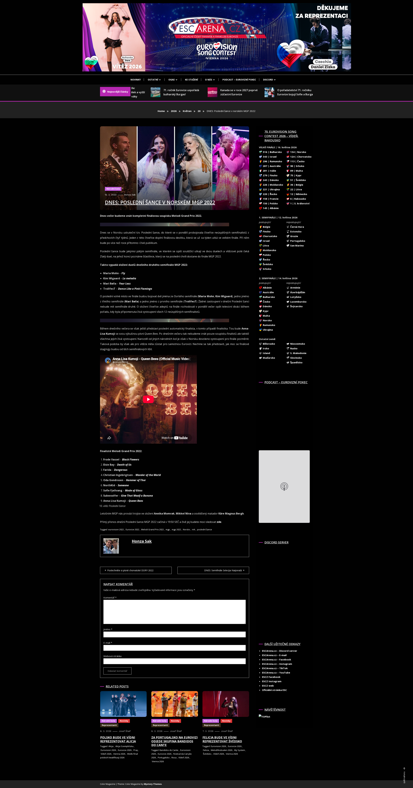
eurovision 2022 (116, 529)
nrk (193, 529)
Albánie (267, 287)
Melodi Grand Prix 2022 (152, 529)
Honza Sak (130, 194)
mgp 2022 (176, 529)
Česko (266, 301)
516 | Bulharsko (272, 152)
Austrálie (268, 292)
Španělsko (296, 362)
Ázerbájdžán (297, 292)
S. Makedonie (298, 353)
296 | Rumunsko (272, 161)
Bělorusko (268, 343)
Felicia (206, 750)
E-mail (107, 642)
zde (219, 522)
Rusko (293, 348)
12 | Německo (298, 194)
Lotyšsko (295, 297)
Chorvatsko (269, 236)
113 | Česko (297, 161)
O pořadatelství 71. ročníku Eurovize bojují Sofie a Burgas (273, 92)
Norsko (186, 529)
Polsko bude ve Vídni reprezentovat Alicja (118, 739)
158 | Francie (270, 198)
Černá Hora (297, 226)
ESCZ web (268, 685)
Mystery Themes (153, 784)
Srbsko (266, 268)
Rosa (173, 757)
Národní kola (113, 188)
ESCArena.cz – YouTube (276, 672)
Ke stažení (191, 79)
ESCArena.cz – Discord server (279, 650)
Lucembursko (298, 301)
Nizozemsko (297, 343)
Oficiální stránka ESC (274, 690)
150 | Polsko (270, 203)
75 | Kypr (296, 175)
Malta (266, 315)
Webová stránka (112, 656)
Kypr (265, 311)
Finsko (266, 231)
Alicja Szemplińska (124, 746)
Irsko (265, 348)
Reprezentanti (109, 725)
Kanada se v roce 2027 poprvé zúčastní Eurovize (216, 92)
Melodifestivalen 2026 (221, 750)
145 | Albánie (270, 208)
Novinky (136, 79)
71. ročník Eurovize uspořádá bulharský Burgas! (159, 92)
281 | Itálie (269, 170)
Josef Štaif (125, 731)
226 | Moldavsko (272, 184)
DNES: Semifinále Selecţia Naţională (223, 570)
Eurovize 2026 (124, 750)
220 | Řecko (269, 194)
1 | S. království (299, 203)
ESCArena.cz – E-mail (274, 655)
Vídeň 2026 (106, 753)
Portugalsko (164, 757)
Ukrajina (267, 329)
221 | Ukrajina (271, 189)
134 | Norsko (298, 152)
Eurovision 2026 (108, 750)
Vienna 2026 (119, 753)
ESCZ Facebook (271, 676)
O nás (208, 79)
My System (239, 750)
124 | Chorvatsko (301, 156)
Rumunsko (268, 325)
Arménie (295, 287)
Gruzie (294, 236)
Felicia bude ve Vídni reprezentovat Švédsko (222, 739)
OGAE (171, 79)
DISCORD (268, 79)
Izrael (266, 240)
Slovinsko (296, 357)
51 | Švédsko (298, 180)
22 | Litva (296, 189)
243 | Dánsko (270, 180)
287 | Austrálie (271, 166)
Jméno (107, 629)
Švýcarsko (296, 306)
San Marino (297, 245)
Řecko (266, 259)
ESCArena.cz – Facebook (276, 659)
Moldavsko (269, 250)
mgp (168, 529)
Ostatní (153, 79)
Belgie (266, 226)
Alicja (110, 746)
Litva (265, 245)
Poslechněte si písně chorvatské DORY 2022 (130, 570)
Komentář (109, 597)
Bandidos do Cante (169, 750)
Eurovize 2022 (132, 529)
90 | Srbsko (297, 166)
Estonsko (296, 231)
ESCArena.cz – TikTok (275, 668)
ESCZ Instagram (271, 681)
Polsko (266, 254)
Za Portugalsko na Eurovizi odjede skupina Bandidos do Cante (174, 741)
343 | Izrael (269, 156)
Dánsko (267, 306)
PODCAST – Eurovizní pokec (239, 79)
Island (266, 353)
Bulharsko (268, 297)
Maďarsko (268, 357)
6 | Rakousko (298, 198)
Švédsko (207, 753)
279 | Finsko (269, 175)
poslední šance (204, 529)
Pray (135, 750)
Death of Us (124, 464)
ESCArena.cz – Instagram (277, 663)
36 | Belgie (296, 184)
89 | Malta (296, 170)
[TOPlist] (264, 716)
